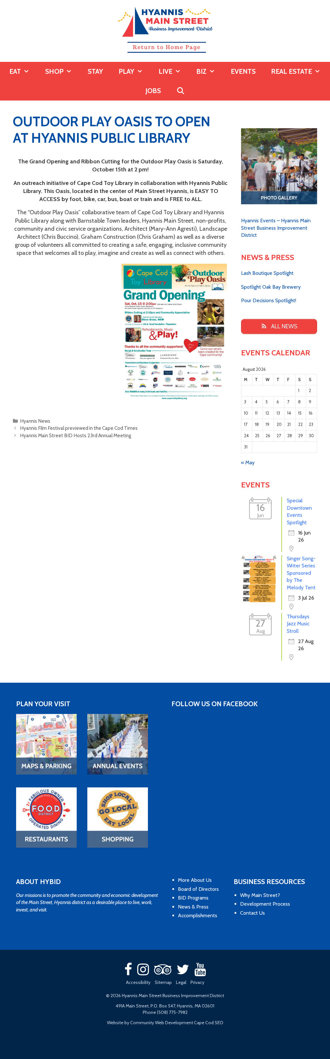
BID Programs (193, 898)
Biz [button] (201, 71)
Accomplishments (197, 915)
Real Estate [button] (291, 71)
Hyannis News (35, 421)
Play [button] (126, 71)
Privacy (197, 982)
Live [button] (165, 71)
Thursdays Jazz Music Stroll (298, 623)
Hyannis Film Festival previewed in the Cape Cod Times (79, 428)
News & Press (193, 907)
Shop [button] (54, 71)
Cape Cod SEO (208, 1022)
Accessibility (138, 982)
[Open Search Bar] (181, 91)
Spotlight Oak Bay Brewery (271, 287)
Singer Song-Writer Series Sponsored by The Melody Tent (301, 573)
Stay (95, 71)
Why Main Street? (260, 895)
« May (248, 462)
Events (243, 71)
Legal (181, 982)
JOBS (153, 91)
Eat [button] (15, 71)
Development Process (265, 904)
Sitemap (163, 982)
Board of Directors (198, 889)
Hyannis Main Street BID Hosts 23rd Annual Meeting (75, 435)
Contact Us (252, 913)
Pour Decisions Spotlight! (268, 300)
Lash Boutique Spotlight (267, 273)
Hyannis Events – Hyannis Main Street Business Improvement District (276, 227)
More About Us (195, 880)
